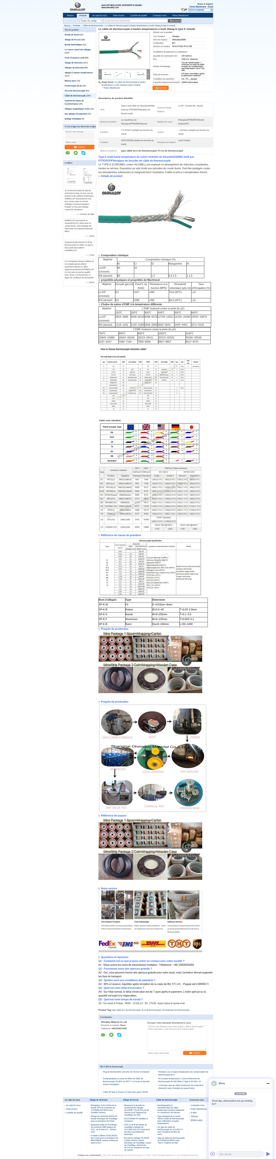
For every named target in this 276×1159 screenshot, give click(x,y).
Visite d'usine (118, 15)
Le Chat (162, 88)
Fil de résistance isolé (74, 58)
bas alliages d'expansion (76, 114)
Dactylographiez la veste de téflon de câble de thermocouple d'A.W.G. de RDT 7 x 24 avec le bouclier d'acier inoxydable (126, 1081)
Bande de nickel (72, 35)
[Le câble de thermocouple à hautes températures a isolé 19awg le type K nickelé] (124, 50)
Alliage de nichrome (74, 63)
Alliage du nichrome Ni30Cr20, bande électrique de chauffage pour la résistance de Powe (104, 1118)
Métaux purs (70, 81)
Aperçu (67, 25)
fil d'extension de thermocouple (175, 1010)
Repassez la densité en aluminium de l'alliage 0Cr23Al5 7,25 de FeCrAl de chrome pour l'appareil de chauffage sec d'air (136, 1110)
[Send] (268, 1153)
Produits (83, 15)
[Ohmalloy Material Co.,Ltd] (82, 6)
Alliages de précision (74, 68)
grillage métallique (73, 119)
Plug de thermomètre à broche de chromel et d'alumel (126, 1072)
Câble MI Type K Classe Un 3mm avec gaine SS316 (125, 1092)
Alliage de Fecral (72, 40)
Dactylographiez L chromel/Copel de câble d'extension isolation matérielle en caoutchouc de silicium (170, 1109)
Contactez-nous (160, 15)
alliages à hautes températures (79, 73)
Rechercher (176, 21)
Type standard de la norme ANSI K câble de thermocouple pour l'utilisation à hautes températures (170, 1120)
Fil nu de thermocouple (75, 91)
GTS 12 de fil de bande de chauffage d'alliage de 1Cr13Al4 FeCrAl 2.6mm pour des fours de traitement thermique (137, 1129)
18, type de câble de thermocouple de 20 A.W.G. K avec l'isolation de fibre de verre (170, 1130)
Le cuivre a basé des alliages (78, 50)
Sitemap (194, 1116)
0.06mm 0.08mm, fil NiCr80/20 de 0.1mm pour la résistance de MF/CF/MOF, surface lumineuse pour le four (104, 1139)
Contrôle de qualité (138, 15)
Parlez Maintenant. (198, 7)
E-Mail (193, 1113)
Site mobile (198, 1120)
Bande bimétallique (73, 45)
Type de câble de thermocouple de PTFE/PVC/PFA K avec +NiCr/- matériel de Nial (171, 1140)
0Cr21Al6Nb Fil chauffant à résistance (136, 1120)
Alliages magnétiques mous (77, 109)
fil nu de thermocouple (151, 1010)
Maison (70, 15)
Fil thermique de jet (73, 86)
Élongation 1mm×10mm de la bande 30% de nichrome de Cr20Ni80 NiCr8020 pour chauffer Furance (103, 1109)
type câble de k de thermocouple (126, 1010)
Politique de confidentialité (89, 1155)
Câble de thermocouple (93, 25)
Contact (81, 147)
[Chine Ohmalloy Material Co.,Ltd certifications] (71, 184)
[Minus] (268, 1083)
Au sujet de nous (99, 15)
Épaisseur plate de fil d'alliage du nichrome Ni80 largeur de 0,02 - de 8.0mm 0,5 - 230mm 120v (104, 1128)
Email (210, 7)
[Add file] (213, 1153)
